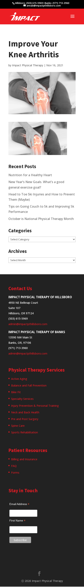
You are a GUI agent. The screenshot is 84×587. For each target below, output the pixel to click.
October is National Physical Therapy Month (41, 219)
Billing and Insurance (24, 459)
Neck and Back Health (25, 412)
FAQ (14, 466)
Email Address (19, 504)
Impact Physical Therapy (27, 65)
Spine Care (18, 425)
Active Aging (19, 379)
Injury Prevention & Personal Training (35, 405)
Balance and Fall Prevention (28, 385)
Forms (15, 472)
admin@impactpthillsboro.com (27, 324)
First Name (17, 520)
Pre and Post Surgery (24, 419)
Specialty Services (22, 399)
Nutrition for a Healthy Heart (30, 175)
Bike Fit (16, 392)
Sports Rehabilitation (24, 432)
